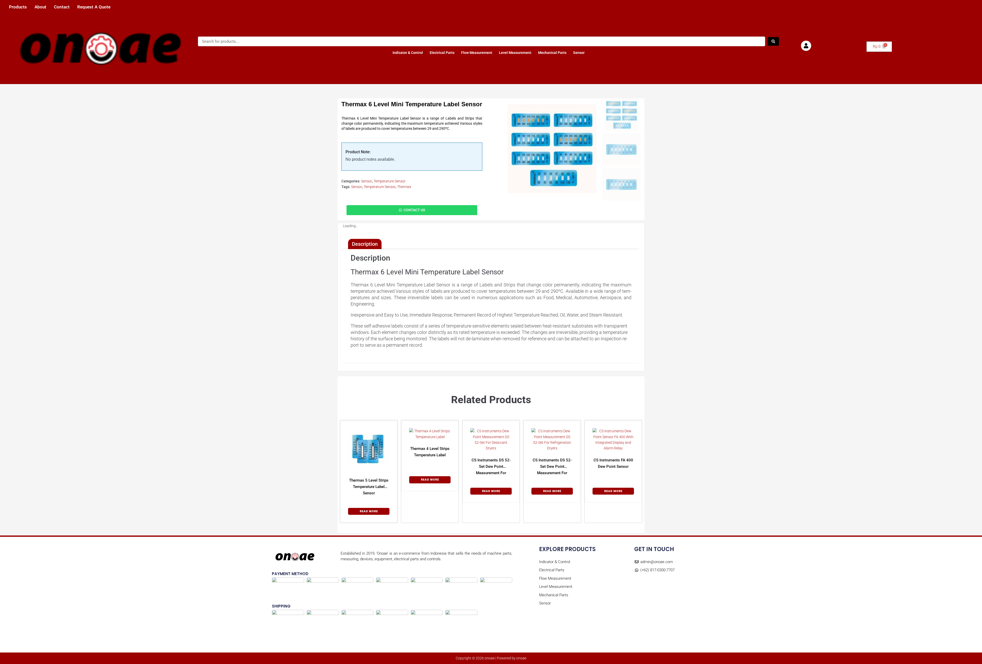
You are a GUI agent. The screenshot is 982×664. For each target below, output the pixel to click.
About (40, 7)
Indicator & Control (408, 53)
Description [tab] (365, 244)
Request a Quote (93, 7)
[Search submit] (773, 41)
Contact (62, 7)
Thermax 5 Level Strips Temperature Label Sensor (368, 486)
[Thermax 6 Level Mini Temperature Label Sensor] (551, 148)
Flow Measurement (476, 53)
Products (18, 7)
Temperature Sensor (390, 181)
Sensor (579, 53)
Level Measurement (515, 53)
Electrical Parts (442, 53)
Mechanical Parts (552, 53)
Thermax (404, 187)
